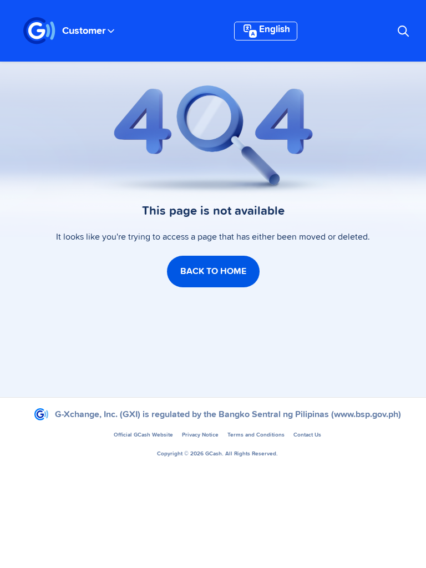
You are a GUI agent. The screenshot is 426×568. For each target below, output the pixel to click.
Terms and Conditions (256, 435)
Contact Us (307, 435)
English (274, 29)
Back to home (213, 271)
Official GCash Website (143, 435)
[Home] (39, 31)
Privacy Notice (200, 435)
